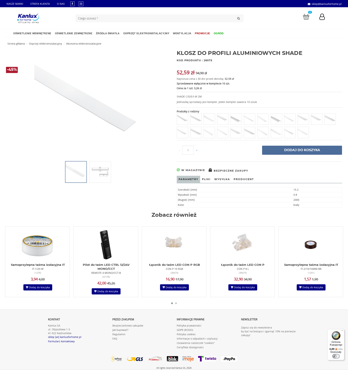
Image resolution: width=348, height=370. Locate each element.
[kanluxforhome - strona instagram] (81, 3)
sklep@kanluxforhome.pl (327, 4)
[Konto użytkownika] (323, 17)
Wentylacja (182, 33)
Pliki (206, 179)
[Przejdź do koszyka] (306, 16)
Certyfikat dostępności (190, 347)
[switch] (336, 356)
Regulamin (118, 334)
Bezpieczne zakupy (230, 171)
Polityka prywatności (189, 325)
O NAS (61, 3)
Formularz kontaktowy (61, 341)
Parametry (188, 179)
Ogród (219, 33)
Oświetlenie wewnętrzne (32, 33)
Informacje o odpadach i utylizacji (197, 338)
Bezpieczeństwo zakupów (127, 325)
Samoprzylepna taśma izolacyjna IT (38, 264)
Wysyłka (222, 179)
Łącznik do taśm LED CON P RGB (174, 264)
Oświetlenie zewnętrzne (73, 33)
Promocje (202, 33)
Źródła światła (108, 33)
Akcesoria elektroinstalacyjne (83, 43)
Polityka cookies (186, 334)
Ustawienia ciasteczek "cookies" (196, 343)
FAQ (114, 338)
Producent (244, 179)
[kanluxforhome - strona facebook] (72, 3)
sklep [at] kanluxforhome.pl (64, 337)
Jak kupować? (120, 330)
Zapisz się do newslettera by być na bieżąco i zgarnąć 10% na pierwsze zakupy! (268, 331)
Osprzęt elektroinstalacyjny (146, 33)
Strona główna (16, 43)
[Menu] (342, 331)
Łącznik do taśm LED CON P (242, 264)
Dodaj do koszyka (302, 150)
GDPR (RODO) (185, 330)
